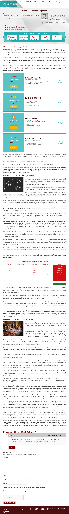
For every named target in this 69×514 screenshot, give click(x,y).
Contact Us (50, 508)
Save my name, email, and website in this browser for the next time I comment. (24, 487)
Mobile (23, 5)
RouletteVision (15, 509)
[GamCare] (32, 509)
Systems (37, 2)
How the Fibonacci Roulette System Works (16, 27)
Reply (12, 447)
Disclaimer (62, 508)
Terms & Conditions (52, 509)
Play (14, 86)
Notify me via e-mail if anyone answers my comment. (17, 491)
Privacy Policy (61, 509)
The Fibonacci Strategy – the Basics (15, 26)
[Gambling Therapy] (6, 511)
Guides (30, 2)
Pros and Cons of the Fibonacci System (15, 29)
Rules (23, 2)
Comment (6, 457)
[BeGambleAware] (36, 509)
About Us (57, 508)
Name (5, 475)
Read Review (13, 89)
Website (5, 483)
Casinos (52, 2)
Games (45, 2)
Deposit (59, 2)
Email (5, 479)
